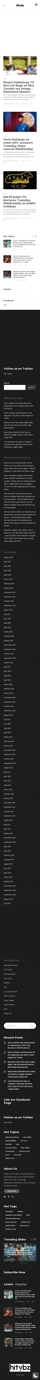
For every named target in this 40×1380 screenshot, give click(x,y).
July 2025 (7, 614)
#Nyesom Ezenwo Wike (12, 1218)
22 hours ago (18, 1348)
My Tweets (8, 374)
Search (6, 383)
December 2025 (9, 592)
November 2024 (10, 649)
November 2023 (10, 702)
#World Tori (9, 1158)
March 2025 (8, 632)
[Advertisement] (20, 32)
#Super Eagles (10, 1151)
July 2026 (7, 562)
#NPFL (28, 1215)
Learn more (11, 1191)
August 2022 (8, 768)
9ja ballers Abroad (10, 965)
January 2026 (8, 588)
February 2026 (9, 583)
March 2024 (8, 684)
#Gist (18, 1144)
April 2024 (7, 680)
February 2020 (9, 855)
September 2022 (10, 763)
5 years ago (15, 218)
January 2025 (8, 641)
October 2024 (9, 654)
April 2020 (7, 851)
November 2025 (10, 597)
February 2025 (9, 636)
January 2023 (8, 746)
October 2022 (9, 759)
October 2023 (9, 706)
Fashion (7, 983)
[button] (35, 1375)
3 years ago (11, 103)
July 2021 (7, 824)
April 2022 (7, 785)
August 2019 (8, 864)
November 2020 (10, 838)
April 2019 (7, 873)
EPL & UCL (8, 978)
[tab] (8, 1284)
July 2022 (7, 772)
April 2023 (7, 732)
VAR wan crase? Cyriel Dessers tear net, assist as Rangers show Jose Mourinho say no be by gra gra (19, 505)
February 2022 (9, 794)
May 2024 (7, 676)
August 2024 (8, 662)
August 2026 (8, 557)
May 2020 (7, 846)
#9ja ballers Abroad (12, 1137)
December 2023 (9, 697)
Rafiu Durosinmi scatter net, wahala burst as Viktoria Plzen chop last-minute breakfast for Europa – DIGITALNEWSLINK (20, 514)
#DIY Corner (27, 1137)
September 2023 (10, 711)
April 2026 (7, 575)
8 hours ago (18, 1317)
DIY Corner (8, 970)
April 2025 (7, 627)
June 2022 (7, 776)
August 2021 (8, 820)
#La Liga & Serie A (11, 1148)
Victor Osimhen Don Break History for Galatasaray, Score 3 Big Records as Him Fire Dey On (18, 406)
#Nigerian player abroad (13, 1215)
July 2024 (7, 667)
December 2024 (9, 645)
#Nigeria (20, 1211)
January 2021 (8, 833)
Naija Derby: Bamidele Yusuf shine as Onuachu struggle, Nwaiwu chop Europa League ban (18, 434)
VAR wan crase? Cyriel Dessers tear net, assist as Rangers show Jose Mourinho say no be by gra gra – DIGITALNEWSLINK (19, 496)
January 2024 (8, 693)
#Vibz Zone (17, 1155)
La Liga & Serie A (10, 992)
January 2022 (8, 798)
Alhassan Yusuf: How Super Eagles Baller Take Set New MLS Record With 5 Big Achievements (18, 425)
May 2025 (7, 623)
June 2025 (7, 619)
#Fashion (8, 1144)
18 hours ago (18, 1332)
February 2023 (9, 741)
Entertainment (9, 974)
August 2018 (8, 899)
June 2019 (7, 868)
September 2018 (10, 895)
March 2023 (8, 737)
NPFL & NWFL (10, 996)
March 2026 (8, 579)
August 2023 (8, 715)
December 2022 (9, 750)
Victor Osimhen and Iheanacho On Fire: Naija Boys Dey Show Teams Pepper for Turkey (18, 415)
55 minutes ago (11, 1259)
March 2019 (8, 877)
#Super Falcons (24, 1151)
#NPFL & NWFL (25, 1148)
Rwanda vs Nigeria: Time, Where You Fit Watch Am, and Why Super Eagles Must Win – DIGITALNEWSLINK (19, 533)
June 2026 (7, 566)
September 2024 (10, 658)
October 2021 (9, 811)
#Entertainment (10, 1141)
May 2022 (7, 781)
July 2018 (7, 903)
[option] (20, 261)
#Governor (9, 1211)
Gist (5, 79)
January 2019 (8, 881)
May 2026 (7, 570)
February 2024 (9, 689)
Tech (6, 1009)
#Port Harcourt (11, 1222)
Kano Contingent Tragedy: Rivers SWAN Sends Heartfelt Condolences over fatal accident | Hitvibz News (18, 478)
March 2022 (8, 789)
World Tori (8, 1013)
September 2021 (10, 816)
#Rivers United (10, 1225)
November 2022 (10, 754)
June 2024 (7, 671)
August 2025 (8, 610)
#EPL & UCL (24, 1141)
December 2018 (9, 886)
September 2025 (10, 605)
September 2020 (10, 842)
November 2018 (10, 890)
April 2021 (7, 829)
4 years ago (15, 161)
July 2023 (7, 719)
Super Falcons (9, 1005)
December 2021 (9, 803)
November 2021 (10, 807)
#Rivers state (25, 1222)
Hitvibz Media (7, 161)
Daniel (5, 103)
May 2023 (7, 728)
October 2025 (9, 601)
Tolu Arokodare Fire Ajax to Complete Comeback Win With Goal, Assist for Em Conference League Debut (18, 444)
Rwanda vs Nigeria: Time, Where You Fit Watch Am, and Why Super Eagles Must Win (20, 538)
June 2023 (7, 724)
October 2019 (9, 859)
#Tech (7, 1155)
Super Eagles (9, 1000)
